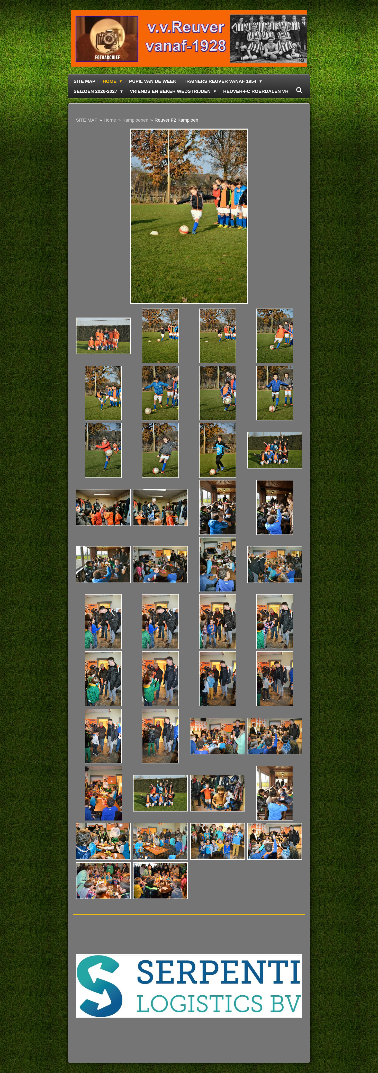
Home (110, 120)
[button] (297, 133)
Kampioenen (135, 120)
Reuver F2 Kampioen (176, 120)
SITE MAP (86, 120)
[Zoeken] (299, 90)
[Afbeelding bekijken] (103, 335)
